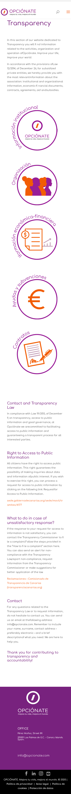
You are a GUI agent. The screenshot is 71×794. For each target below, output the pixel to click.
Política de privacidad (19, 784)
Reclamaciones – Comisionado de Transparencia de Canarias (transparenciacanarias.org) (27, 583)
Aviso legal (42, 784)
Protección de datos (41, 788)
